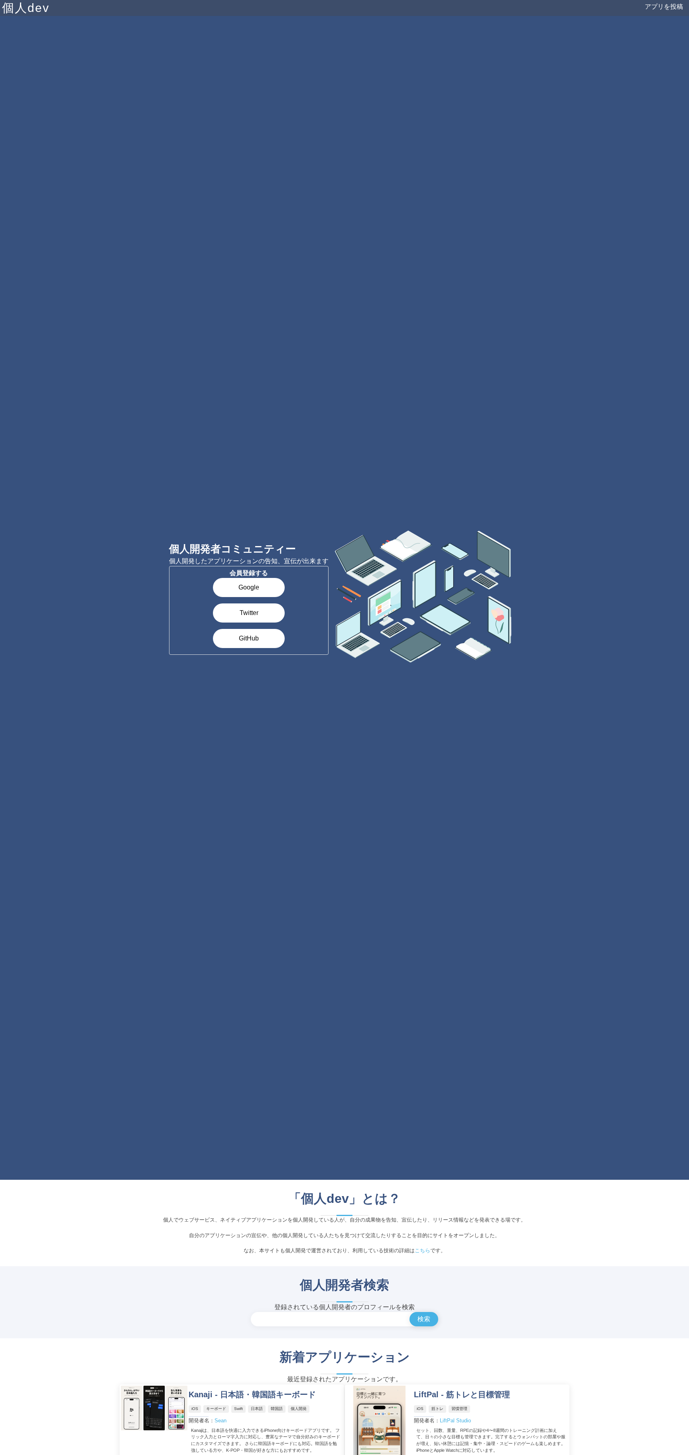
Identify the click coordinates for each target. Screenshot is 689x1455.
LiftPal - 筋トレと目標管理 (462, 1394)
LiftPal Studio (455, 1421)
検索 (423, 1319)
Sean (220, 1421)
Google (248, 587)
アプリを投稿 (664, 6)
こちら (422, 1250)
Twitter (249, 612)
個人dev (25, 7)
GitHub (249, 638)
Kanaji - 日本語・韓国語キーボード (252, 1394)
